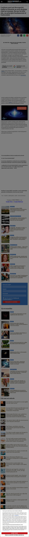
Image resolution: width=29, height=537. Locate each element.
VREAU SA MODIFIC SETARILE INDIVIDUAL (14, 535)
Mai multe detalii (16, 515)
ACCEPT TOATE (14, 533)
